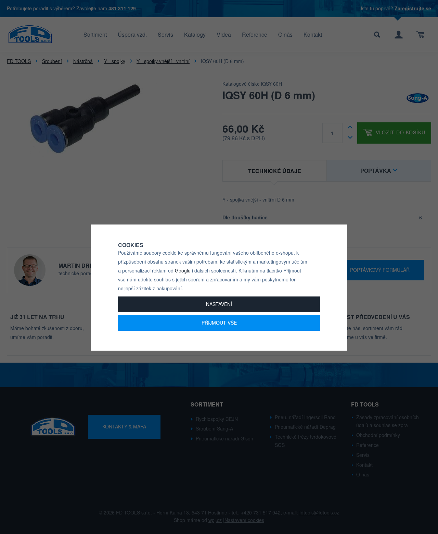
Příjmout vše (219, 322)
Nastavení (219, 304)
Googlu (183, 270)
